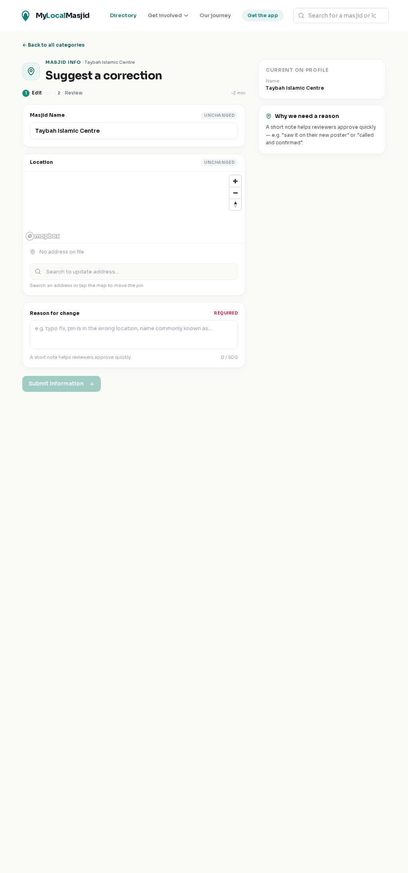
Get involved (165, 15)
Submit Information (56, 383)
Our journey (215, 15)
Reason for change (54, 313)
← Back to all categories (53, 45)
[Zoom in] (235, 181)
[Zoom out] (235, 193)
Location (41, 162)
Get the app (262, 15)
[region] (134, 207)
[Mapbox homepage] (42, 236)
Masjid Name (47, 115)
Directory (123, 15)
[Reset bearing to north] (235, 204)
